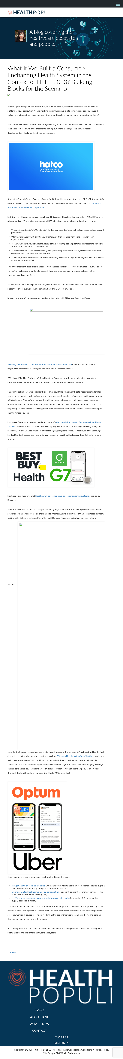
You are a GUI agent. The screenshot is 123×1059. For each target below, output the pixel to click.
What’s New (39, 1024)
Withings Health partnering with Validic (75, 756)
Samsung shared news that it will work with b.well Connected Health (40, 364)
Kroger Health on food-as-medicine (28, 885)
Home (39, 1010)
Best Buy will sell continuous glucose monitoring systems (62, 496)
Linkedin (61, 1042)
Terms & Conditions (82, 1049)
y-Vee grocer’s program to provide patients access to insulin (42, 898)
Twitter (61, 1037)
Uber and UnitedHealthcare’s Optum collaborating (35, 892)
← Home (12, 952)
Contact (39, 1030)
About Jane (39, 1017)
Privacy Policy (102, 1049)
